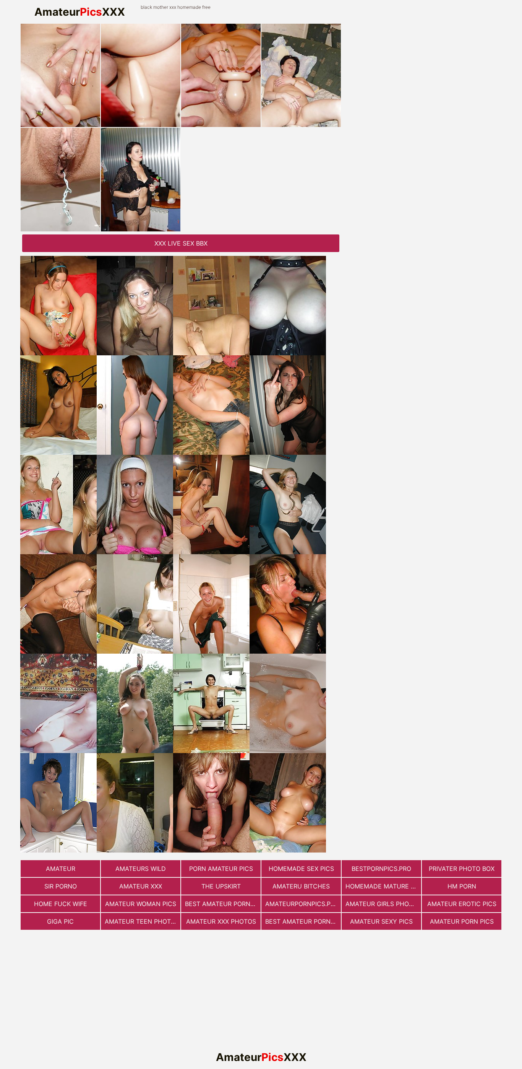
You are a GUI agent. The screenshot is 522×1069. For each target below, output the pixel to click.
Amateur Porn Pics (462, 921)
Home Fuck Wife (60, 904)
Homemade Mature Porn (383, 886)
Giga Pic (60, 921)
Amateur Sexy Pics (381, 921)
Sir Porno (60, 886)
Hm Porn (461, 886)
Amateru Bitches (301, 886)
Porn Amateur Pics (221, 868)
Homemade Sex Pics (301, 868)
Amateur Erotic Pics (461, 904)
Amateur (60, 868)
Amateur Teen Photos (142, 921)
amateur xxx (140, 886)
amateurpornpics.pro (302, 904)
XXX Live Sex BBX (181, 243)
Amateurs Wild (140, 868)
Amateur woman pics (140, 904)
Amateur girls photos (383, 904)
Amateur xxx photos (221, 921)
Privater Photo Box (461, 868)
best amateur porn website (223, 904)
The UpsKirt (221, 886)
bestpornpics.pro (381, 868)
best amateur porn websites (303, 921)
